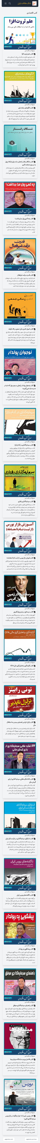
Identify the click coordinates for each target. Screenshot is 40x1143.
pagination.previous (31, 1139)
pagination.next (9, 1139)
